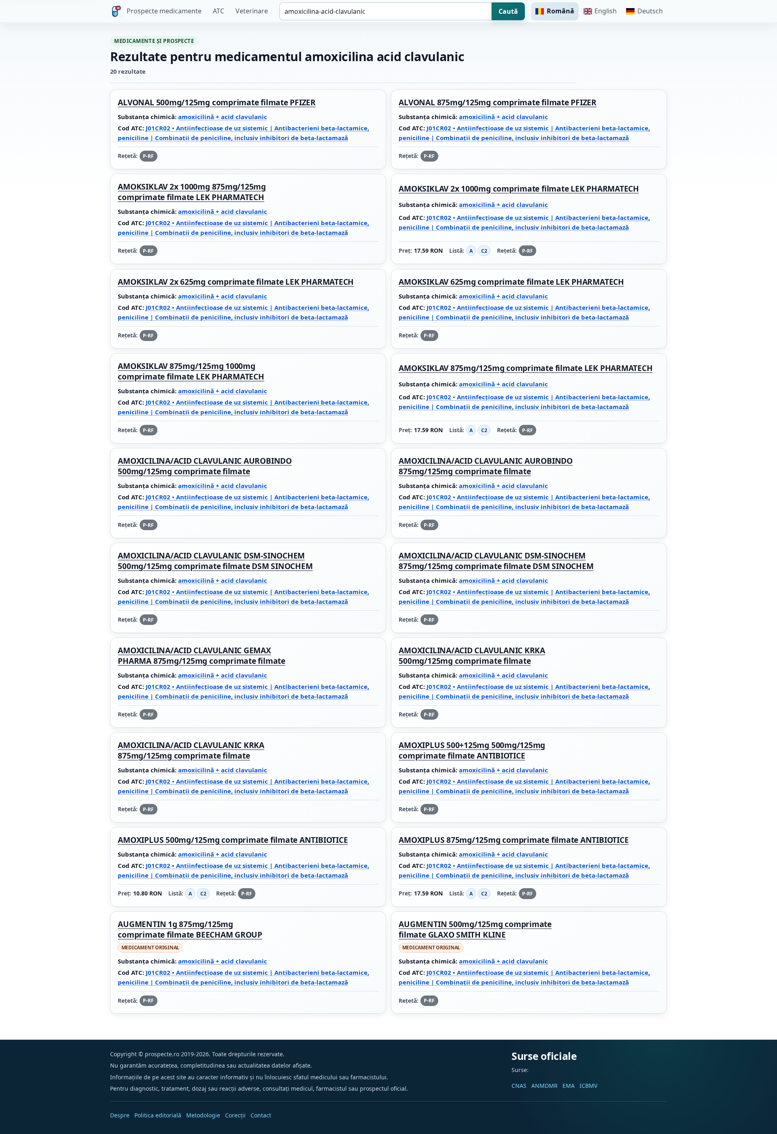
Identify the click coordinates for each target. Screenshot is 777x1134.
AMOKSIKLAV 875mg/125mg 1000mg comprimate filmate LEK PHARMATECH (191, 371)
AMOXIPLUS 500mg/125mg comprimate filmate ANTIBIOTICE (233, 840)
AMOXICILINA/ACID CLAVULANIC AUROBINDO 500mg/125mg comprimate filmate (204, 466)
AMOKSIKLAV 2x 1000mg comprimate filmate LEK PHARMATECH (519, 188)
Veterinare (252, 10)
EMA (569, 1085)
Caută (508, 11)
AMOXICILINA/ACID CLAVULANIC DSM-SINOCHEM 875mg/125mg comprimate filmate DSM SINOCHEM (496, 560)
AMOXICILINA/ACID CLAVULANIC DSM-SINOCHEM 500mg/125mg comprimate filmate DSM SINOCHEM (215, 560)
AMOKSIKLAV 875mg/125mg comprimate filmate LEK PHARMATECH (525, 367)
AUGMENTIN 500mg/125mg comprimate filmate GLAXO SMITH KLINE (475, 929)
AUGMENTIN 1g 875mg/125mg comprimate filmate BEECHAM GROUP (190, 929)
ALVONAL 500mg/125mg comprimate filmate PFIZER (217, 103)
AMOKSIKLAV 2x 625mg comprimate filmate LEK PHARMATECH (236, 282)
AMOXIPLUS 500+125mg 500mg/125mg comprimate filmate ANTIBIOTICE (472, 750)
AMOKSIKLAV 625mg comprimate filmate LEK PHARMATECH (511, 282)
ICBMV (588, 1085)
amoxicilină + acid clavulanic (222, 117)
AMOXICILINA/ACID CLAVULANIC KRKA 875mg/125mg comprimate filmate (191, 750)
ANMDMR (544, 1085)
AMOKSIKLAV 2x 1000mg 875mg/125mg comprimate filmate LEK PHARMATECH (192, 192)
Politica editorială (157, 1115)
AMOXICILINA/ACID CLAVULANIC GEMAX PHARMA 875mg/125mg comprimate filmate (201, 655)
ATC (218, 10)
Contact (261, 1115)
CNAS (519, 1085)
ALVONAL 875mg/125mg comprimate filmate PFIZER (498, 103)
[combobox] (385, 11)
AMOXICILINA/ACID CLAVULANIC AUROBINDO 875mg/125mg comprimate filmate (485, 466)
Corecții (235, 1115)
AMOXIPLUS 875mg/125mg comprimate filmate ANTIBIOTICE (513, 840)
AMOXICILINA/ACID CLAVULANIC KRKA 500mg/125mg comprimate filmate (472, 655)
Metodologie (203, 1115)
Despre (120, 1115)
